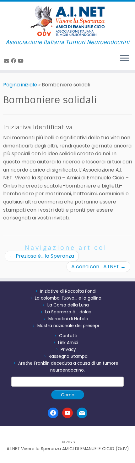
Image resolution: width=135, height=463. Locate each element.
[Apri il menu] (124, 58)
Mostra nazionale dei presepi (68, 326)
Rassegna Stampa (68, 356)
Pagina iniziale (20, 84)
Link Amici (68, 343)
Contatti (68, 336)
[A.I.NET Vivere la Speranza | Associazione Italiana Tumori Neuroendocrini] (67, 20)
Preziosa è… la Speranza (41, 256)
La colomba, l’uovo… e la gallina (68, 298)
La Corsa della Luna (68, 305)
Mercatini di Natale (68, 319)
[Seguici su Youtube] (21, 60)
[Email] (7, 60)
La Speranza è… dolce (68, 312)
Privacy (68, 349)
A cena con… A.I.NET (98, 266)
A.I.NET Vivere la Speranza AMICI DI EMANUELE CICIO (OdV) (68, 449)
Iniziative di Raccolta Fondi (68, 291)
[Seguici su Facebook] (14, 60)
